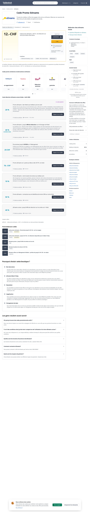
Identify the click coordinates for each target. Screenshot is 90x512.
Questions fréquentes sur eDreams (77, 32)
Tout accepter (57, 505)
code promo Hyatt (72, 179)
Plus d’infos (18, 507)
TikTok (71, 53)
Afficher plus (78, 92)
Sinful (70, 197)
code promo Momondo (73, 185)
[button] (84, 3)
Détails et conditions (18, 117)
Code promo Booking (73, 168)
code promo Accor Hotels (74, 170)
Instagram (72, 56)
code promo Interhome (73, 165)
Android (71, 62)
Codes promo (9, 9)
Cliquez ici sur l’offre (58, 114)
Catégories (75, 3)
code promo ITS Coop (73, 181)
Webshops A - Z (65, 3)
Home (3, 9)
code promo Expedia (73, 176)
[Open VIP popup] (62, 51)
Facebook (83, 53)
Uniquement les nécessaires (71, 505)
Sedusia (70, 190)
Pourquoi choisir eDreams (75, 34)
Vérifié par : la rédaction (74, 134)
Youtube (76, 53)
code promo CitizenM (73, 174)
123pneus (71, 195)
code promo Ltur (72, 183)
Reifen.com (71, 193)
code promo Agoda (73, 172)
